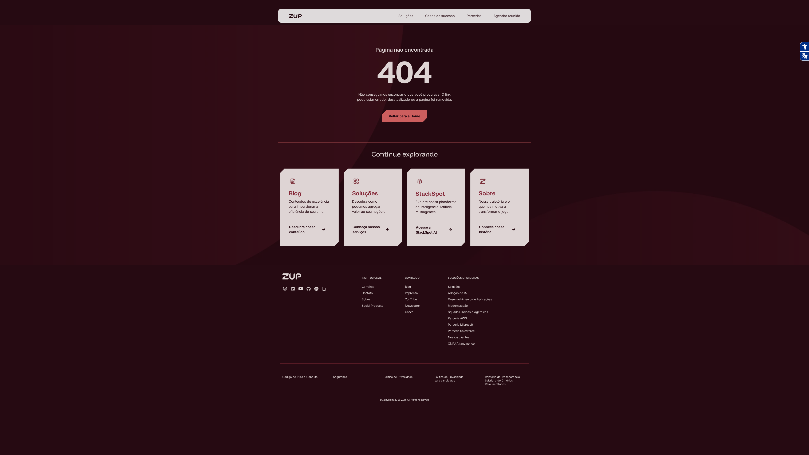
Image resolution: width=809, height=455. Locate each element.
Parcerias (474, 16)
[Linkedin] (293, 289)
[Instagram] (285, 289)
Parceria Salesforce (461, 331)
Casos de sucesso (440, 16)
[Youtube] (300, 289)
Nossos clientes (458, 337)
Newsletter (412, 305)
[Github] (308, 289)
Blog (408, 286)
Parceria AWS (457, 318)
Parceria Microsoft (460, 324)
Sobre (366, 299)
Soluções (405, 16)
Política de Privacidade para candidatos (448, 378)
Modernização (458, 305)
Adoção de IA (457, 293)
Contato (367, 293)
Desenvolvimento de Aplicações (470, 299)
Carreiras (368, 286)
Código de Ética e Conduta (299, 377)
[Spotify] (316, 289)
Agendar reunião (506, 16)
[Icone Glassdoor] (324, 289)
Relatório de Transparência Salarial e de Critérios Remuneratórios (502, 380)
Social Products (372, 305)
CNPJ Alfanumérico (461, 343)
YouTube (411, 299)
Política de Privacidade (398, 377)
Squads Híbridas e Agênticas (468, 312)
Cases (409, 312)
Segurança (340, 377)
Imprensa (411, 293)
